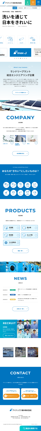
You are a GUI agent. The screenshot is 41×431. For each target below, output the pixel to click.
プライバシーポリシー (34, 424)
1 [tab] (14, 58)
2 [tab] (16, 58)
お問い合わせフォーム (11, 396)
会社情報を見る (20, 153)
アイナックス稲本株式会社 (12, 2)
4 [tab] (20, 58)
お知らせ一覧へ (20, 309)
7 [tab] (26, 58)
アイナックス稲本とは (20, 92)
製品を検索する (31, 428)
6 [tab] (24, 58)
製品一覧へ (20, 250)
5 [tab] (22, 58)
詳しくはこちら (9, 335)
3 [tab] (18, 58)
